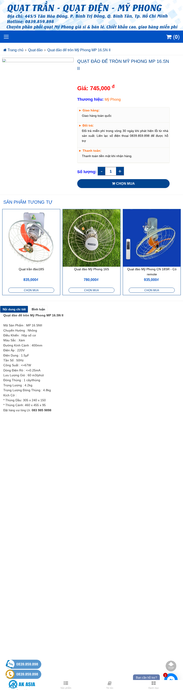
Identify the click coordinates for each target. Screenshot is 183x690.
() (175, 37)
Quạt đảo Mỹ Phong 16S (91, 269)
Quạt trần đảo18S (31, 269)
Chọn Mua (125, 183)
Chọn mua (31, 290)
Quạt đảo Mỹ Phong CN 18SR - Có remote (152, 271)
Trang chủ (15, 50)
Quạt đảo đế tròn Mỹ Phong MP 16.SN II (78, 50)
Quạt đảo (35, 50)
